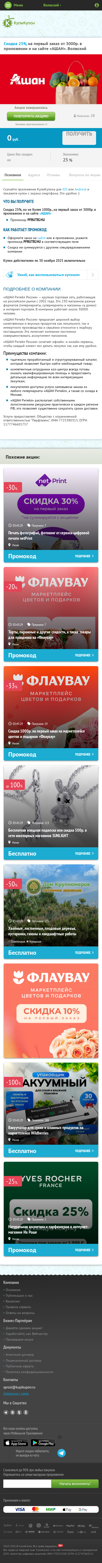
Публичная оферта (20, 1366)
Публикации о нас (19, 1295)
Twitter (19, 1412)
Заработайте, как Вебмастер (27, 1334)
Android (81, 189)
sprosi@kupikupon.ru (19, 1387)
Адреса (34, 174)
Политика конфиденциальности (29, 1372)
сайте (41, 238)
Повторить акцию (31, 116)
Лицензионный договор (24, 1360)
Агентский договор (20, 1354)
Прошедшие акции (19, 1339)
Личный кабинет (97, 5)
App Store (15, 1443)
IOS (65, 189)
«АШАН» (45, 213)
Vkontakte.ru (12, 1412)
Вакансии (13, 1301)
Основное (13, 174)
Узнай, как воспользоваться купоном (48, 274)
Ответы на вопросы (20, 1313)
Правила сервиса (18, 1307)
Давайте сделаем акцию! (24, 1328)
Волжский (51, 5)
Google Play (43, 1443)
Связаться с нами (16, 1393)
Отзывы (53, 174)
